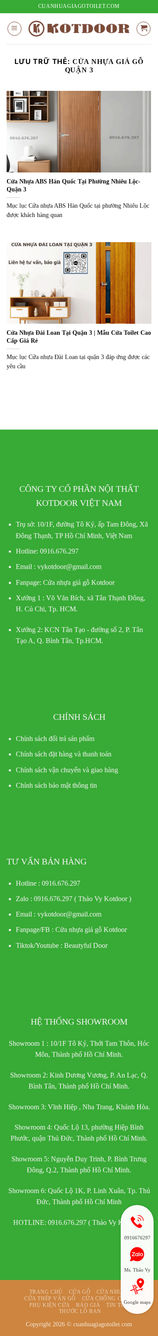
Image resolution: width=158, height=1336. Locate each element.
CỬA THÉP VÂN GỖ (50, 1298)
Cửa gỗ (80, 1292)
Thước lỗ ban (80, 1311)
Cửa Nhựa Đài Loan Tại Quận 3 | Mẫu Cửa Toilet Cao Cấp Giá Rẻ (79, 336)
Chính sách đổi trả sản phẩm (55, 738)
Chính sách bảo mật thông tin (56, 785)
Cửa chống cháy (108, 1298)
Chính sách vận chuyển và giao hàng (67, 770)
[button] (14, 29)
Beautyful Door (86, 945)
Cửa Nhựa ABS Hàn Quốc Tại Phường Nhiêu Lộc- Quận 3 (73, 185)
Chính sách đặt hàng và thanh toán (63, 754)
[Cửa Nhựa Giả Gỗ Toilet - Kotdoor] (79, 28)
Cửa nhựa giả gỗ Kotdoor (91, 929)
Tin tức (117, 1305)
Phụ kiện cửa (49, 1305)
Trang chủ (46, 1292)
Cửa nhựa (112, 1292)
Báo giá (88, 1305)
